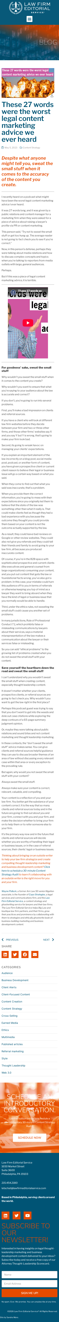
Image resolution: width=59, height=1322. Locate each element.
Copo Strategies (37, 894)
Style (5, 1058)
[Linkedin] (5, 1215)
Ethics (5, 1030)
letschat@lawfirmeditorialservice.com (24, 1188)
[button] (30, 19)
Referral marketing (13, 1051)
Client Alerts (9, 987)
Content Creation (12, 1001)
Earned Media (10, 1022)
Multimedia (8, 1037)
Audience (7, 973)
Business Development (15, 980)
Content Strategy (31, 147)
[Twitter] (16, 1215)
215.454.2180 (10, 1182)
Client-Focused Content (16, 994)
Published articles (12, 1044)
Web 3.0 (6, 1072)
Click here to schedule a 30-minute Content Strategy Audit (26, 870)
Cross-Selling (9, 1015)
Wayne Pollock (9, 891)
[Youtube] (27, 1215)
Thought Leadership (13, 1065)
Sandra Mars (12, 1317)
